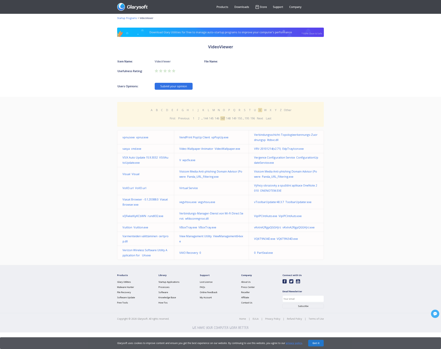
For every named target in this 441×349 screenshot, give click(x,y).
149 (234, 118)
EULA (256, 318)
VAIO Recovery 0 (190, 253)
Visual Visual (130, 174)
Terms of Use (316, 318)
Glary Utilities (124, 281)
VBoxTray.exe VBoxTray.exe (197, 227)
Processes (164, 287)
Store (263, 7)
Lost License (206, 281)
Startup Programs (127, 18)
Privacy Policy (272, 318)
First (172, 118)
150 (239, 118)
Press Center (248, 287)
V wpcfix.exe (187, 160)
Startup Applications (169, 281)
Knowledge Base (167, 297)
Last (268, 118)
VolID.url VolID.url (134, 188)
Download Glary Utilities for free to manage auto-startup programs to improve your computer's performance (235, 32)
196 (252, 118)
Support (278, 7)
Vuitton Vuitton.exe (135, 227)
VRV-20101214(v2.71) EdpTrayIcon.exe (279, 149)
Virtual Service (189, 188)
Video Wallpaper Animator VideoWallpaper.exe (209, 149)
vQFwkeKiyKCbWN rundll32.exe (142, 216)
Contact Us (246, 302)
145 (211, 118)
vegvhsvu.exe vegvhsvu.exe (197, 202)
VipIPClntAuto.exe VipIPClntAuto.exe (278, 216)
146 (217, 118)
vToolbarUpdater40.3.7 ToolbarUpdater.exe (282, 202)
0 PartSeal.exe (263, 253)
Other (287, 110)
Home (242, 318)
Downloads (241, 7)
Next (260, 118)
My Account (206, 297)
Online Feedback (208, 292)
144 (205, 118)
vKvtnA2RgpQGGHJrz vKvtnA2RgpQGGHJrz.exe (284, 227)
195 (247, 118)
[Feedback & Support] (435, 314)
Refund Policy (294, 318)
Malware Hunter (125, 287)
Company (295, 7)
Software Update (126, 297)
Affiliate (245, 297)
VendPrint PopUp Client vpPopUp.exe (203, 137)
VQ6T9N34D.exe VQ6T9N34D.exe (276, 239)
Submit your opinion (173, 86)
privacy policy (294, 343)
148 (228, 118)
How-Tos (163, 302)
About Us (246, 281)
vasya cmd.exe (131, 149)
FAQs (202, 287)
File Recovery (124, 292)
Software (163, 292)
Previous (183, 118)
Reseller (245, 292)
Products (222, 7)
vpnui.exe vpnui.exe (135, 137)
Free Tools (122, 302)
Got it (316, 343)
